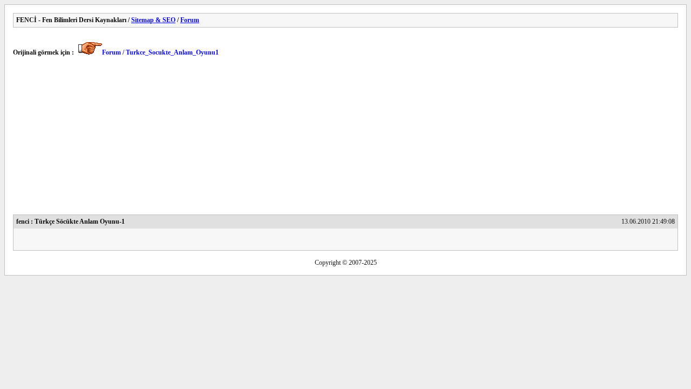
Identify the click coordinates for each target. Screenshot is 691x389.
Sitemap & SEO (153, 20)
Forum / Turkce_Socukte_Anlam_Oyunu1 (160, 52)
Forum (189, 20)
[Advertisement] (337, 138)
